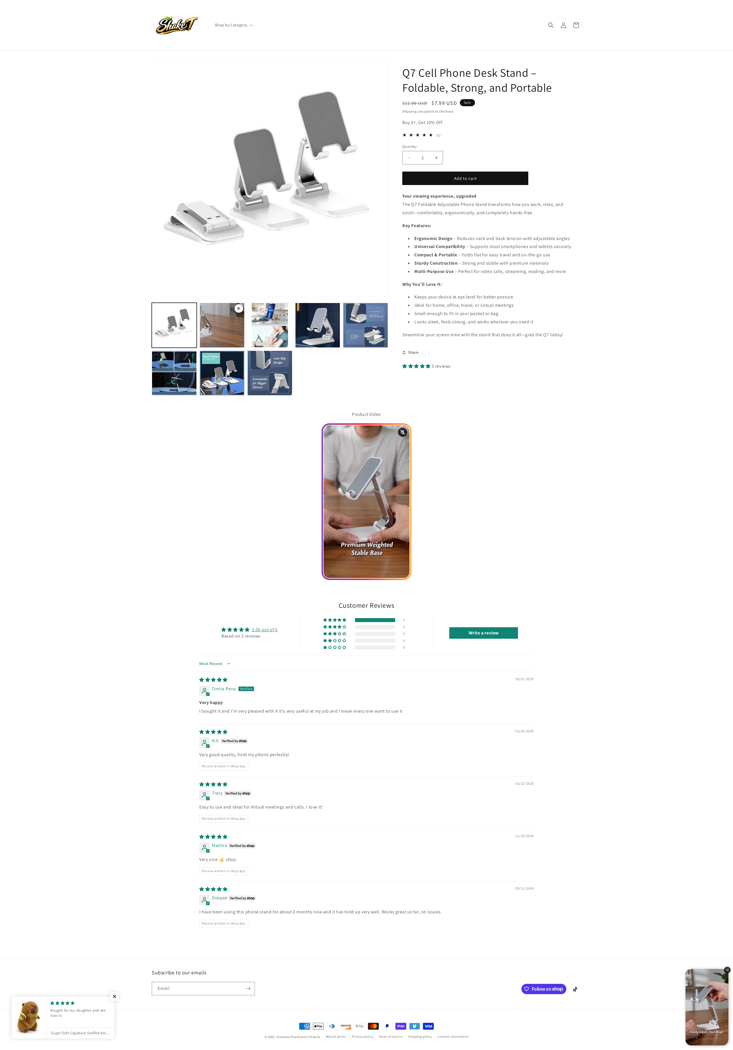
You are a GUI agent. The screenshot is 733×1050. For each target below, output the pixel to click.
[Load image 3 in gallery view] (317, 325)
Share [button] (413, 352)
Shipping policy (420, 1037)
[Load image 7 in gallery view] (269, 373)
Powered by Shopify (305, 1037)
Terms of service (391, 1037)
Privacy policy (362, 1037)
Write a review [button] (484, 633)
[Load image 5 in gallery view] (174, 373)
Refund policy (336, 1037)
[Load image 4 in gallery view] (365, 325)
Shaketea (283, 1037)
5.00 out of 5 (265, 630)
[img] (213, 680)
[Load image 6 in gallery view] (222, 373)
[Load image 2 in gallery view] (269, 325)
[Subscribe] (248, 988)
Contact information (453, 1037)
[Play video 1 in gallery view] (222, 325)
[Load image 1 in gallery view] (174, 325)
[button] (233, 25)
